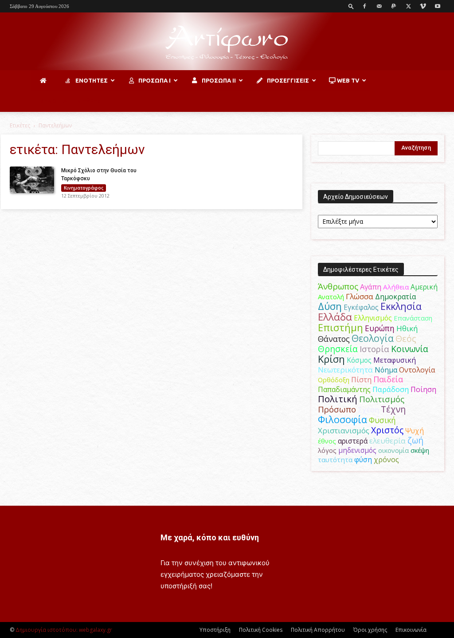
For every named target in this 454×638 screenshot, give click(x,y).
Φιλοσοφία (342, 419)
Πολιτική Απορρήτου (318, 630)
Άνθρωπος (338, 286)
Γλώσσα (359, 296)
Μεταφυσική (394, 360)
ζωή (415, 440)
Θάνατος (334, 338)
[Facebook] (364, 6)
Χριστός (387, 430)
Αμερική (424, 287)
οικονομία (393, 450)
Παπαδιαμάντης (344, 389)
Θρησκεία (338, 349)
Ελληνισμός (373, 318)
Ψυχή (414, 431)
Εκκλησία (401, 306)
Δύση (330, 306)
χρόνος (386, 459)
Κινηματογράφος (83, 188)
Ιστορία (374, 348)
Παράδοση (390, 389)
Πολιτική (337, 399)
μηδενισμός (357, 450)
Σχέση (368, 410)
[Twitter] (408, 6)
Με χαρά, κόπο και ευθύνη (209, 537)
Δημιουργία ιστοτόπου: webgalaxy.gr (64, 630)
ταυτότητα (335, 459)
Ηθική (407, 328)
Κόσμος (359, 360)
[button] (351, 6)
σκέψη (420, 450)
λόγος (327, 450)
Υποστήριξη (215, 630)
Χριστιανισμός (343, 430)
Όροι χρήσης (370, 630)
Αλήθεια (396, 286)
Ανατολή (331, 296)
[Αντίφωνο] (227, 42)
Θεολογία (373, 338)
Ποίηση (423, 389)
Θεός (405, 339)
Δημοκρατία (395, 296)
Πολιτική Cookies (260, 630)
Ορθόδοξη (333, 379)
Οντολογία (417, 370)
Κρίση (331, 359)
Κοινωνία (409, 349)
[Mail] (379, 6)
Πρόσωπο (337, 409)
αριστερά (353, 441)
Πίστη (361, 379)
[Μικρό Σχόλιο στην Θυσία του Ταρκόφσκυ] (32, 179)
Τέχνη (393, 409)
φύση (363, 459)
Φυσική (382, 420)
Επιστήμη (340, 327)
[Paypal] (393, 6)
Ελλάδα (335, 317)
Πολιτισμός (381, 399)
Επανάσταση (413, 317)
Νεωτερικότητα (345, 370)
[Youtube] (437, 6)
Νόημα (386, 370)
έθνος (327, 440)
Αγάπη (370, 287)
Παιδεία (388, 379)
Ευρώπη (380, 328)
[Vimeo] (423, 6)
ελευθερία (387, 441)
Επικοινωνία (411, 630)
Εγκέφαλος (361, 307)
